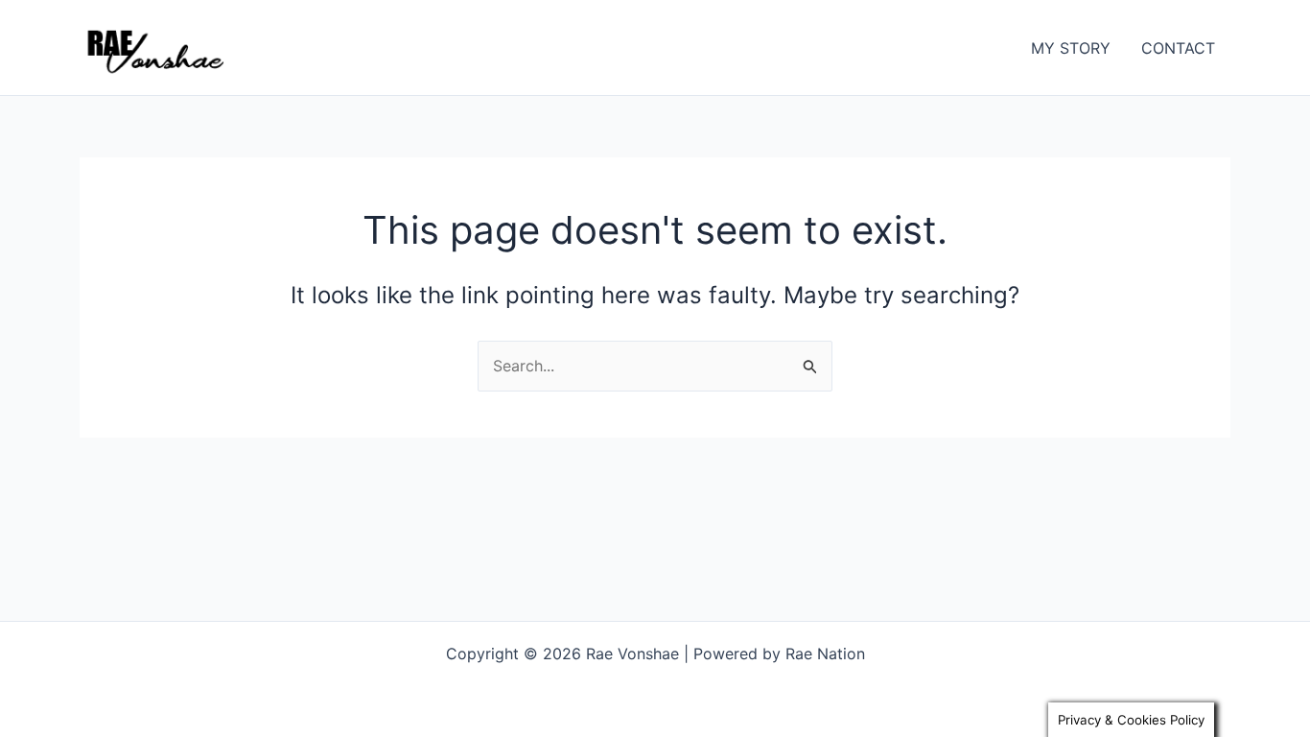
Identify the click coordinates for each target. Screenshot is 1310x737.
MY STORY (1071, 48)
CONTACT (1178, 48)
